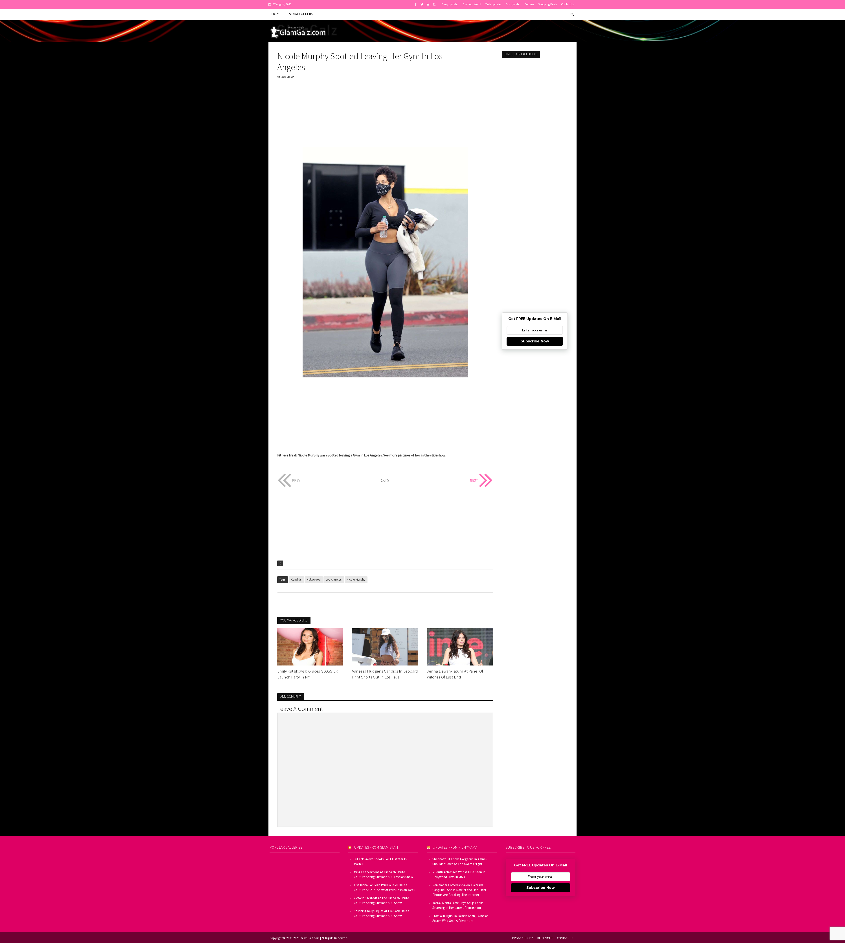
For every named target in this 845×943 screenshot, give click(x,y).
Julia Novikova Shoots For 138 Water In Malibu (380, 861)
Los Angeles (334, 579)
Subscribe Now (535, 341)
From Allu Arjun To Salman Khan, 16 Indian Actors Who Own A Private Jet (460, 918)
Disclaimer (545, 938)
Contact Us (567, 4)
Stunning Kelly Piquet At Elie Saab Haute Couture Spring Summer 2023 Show (381, 913)
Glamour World (472, 4)
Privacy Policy (522, 938)
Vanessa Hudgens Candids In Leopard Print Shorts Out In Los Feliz (385, 674)
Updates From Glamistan (376, 847)
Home (276, 14)
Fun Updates (513, 4)
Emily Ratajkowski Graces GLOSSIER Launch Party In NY (307, 674)
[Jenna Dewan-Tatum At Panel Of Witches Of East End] (460, 646)
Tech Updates (493, 4)
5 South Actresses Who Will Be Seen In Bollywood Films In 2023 (458, 874)
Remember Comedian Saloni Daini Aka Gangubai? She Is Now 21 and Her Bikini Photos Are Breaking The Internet (459, 890)
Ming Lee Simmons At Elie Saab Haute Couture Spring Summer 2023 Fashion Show (383, 874)
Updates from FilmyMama (455, 847)
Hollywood (314, 579)
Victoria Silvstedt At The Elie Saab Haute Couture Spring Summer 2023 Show (381, 900)
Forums (529, 4)
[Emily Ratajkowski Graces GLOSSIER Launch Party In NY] (310, 646)
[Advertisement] (385, 116)
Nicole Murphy (356, 579)
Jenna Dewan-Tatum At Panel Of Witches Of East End (455, 674)
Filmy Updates (450, 4)
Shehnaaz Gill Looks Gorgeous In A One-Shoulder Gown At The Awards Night (459, 861)
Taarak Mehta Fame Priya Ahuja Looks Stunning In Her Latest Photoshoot (457, 905)
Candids (296, 579)
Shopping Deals (547, 4)
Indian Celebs (300, 14)
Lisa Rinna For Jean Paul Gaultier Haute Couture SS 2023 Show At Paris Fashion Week (384, 887)
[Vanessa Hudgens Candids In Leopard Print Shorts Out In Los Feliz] (385, 646)
